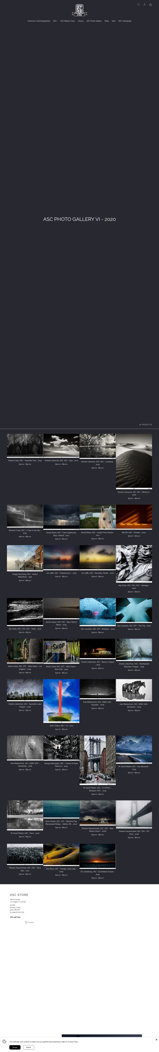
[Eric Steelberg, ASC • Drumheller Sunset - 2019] (98, 856)
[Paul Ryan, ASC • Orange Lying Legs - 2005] (61, 855)
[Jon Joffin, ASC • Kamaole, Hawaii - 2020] (98, 557)
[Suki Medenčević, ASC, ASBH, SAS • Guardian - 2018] (98, 689)
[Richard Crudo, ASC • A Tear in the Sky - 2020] (25, 516)
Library (81, 21)
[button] (138, 4)
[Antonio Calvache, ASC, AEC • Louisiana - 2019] (98, 446)
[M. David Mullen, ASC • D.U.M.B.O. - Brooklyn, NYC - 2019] (98, 760)
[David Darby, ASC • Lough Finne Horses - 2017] (98, 517)
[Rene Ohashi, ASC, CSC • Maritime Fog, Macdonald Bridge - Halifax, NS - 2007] (61, 809)
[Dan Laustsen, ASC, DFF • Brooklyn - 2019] (98, 612)
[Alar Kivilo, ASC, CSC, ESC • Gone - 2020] (25, 612)
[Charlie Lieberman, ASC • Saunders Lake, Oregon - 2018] (25, 690)
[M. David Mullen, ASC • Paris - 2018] (25, 815)
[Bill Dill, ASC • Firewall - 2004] (134, 517)
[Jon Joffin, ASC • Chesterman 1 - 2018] (61, 557)
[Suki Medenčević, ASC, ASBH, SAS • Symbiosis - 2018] (25, 748)
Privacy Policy (73, 1042)
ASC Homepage (124, 21)
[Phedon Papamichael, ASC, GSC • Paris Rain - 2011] (25, 854)
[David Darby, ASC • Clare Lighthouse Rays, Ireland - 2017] (61, 517)
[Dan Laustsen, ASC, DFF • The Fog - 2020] (134, 610)
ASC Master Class (67, 21)
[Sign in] (144, 4)
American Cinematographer (39, 21)
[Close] (156, 1039)
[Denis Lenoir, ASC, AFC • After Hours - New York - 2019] (61, 651)
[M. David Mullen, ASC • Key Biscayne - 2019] (134, 750)
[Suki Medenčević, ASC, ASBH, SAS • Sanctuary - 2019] (134, 690)
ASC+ (55, 21)
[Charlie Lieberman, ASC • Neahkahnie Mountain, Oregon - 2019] (134, 650)
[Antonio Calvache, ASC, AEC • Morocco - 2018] (134, 461)
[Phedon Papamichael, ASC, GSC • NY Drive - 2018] (134, 814)
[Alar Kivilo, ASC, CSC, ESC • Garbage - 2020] (134, 564)
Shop (107, 21)
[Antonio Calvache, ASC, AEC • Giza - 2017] (61, 446)
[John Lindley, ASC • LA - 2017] (61, 701)
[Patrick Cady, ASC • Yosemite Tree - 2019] (25, 446)
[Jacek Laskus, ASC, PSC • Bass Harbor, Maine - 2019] (61, 608)
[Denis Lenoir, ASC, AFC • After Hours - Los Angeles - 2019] (25, 651)
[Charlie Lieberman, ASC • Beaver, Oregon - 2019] (98, 649)
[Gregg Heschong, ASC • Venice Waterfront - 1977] (25, 558)
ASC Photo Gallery (94, 21)
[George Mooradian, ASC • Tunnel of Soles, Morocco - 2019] (61, 748)
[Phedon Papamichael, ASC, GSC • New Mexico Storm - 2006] (98, 813)
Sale (113, 21)
